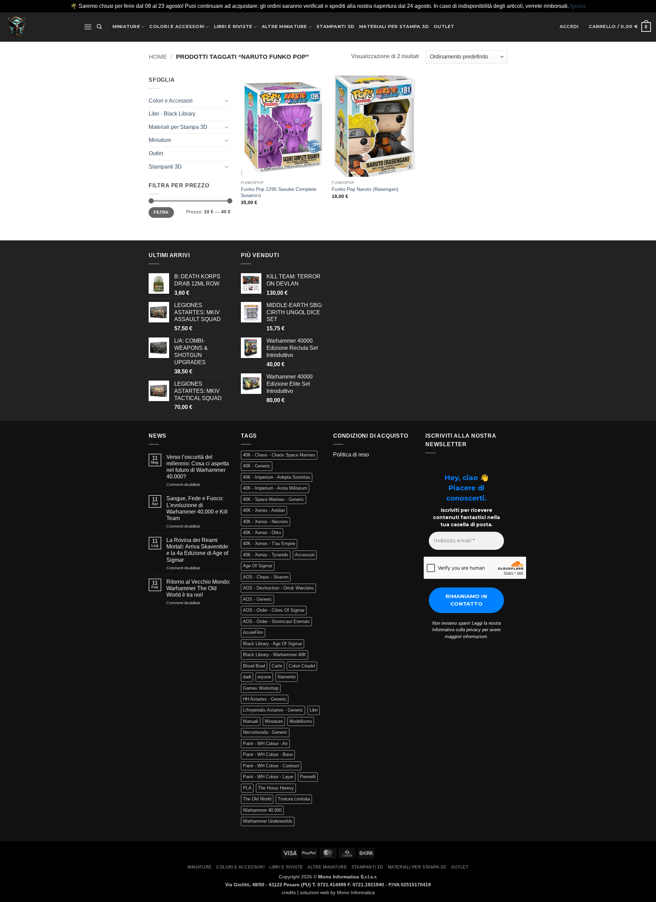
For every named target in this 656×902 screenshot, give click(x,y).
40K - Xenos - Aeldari (264, 510)
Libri (314, 710)
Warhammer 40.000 (262, 810)
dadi (247, 676)
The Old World (257, 798)
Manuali (250, 721)
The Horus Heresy (276, 788)
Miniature (126, 26)
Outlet (444, 26)
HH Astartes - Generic (264, 699)
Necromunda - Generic (265, 732)
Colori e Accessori (176, 26)
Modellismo (300, 721)
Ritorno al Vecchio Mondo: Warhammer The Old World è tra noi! (198, 588)
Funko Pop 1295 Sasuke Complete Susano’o (278, 192)
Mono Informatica (356, 892)
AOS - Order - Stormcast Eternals (276, 621)
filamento (286, 676)
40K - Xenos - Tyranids (265, 554)
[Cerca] (99, 26)
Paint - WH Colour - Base (268, 754)
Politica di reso (351, 454)
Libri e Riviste (233, 26)
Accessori (305, 554)
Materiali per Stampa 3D (394, 26)
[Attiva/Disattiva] (226, 100)
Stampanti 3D (335, 26)
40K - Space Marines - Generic (273, 499)
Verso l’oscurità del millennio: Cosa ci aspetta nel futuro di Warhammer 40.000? (197, 467)
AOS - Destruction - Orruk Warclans (278, 588)
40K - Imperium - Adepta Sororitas (276, 477)
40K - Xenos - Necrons (265, 521)
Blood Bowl (254, 665)
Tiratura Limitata (294, 798)
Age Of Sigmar (257, 565)
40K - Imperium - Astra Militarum (275, 488)
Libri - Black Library (172, 114)
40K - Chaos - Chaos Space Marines (279, 454)
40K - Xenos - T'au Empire (269, 543)
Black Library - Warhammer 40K (274, 654)
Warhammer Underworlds (267, 821)
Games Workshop (260, 688)
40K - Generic (256, 465)
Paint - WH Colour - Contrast (271, 765)
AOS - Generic (257, 599)
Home (158, 56)
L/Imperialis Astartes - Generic (273, 710)
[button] (88, 26)
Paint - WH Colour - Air (265, 743)
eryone (264, 676)
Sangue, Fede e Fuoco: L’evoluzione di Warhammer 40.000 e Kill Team (197, 508)
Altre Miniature (284, 26)
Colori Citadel (302, 665)
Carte (277, 665)
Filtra (161, 212)
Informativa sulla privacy (456, 629)
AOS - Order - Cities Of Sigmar (273, 610)
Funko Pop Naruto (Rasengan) (365, 189)
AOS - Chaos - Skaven (265, 577)
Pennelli (308, 776)
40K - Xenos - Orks (262, 532)
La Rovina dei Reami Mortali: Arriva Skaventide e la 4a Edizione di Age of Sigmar (197, 550)
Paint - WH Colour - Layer (268, 776)
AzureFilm (253, 632)
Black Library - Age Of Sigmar (272, 643)
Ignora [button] (578, 6)
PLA (247, 788)
